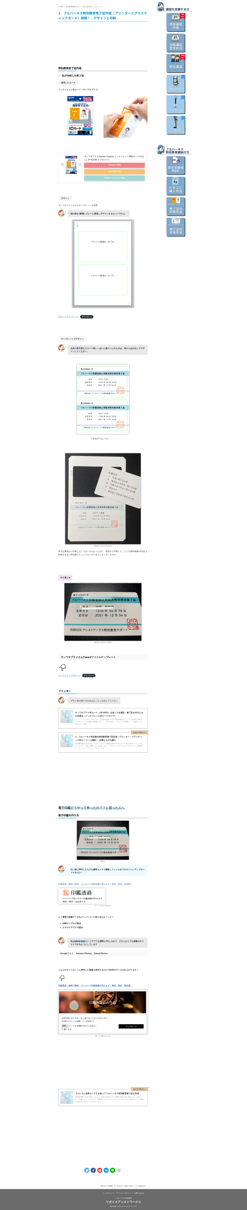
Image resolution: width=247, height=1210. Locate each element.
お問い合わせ (139, 1193)
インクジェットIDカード (69, 675)
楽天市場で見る (115, 171)
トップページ (107, 1193)
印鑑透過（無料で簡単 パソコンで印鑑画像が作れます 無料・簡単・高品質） (95, 884)
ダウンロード (87, 317)
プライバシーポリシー (123, 1193)
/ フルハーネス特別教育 (123, 1198)
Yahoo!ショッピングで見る (115, 178)
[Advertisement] (103, 42)
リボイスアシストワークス (123, 1201)
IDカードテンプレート (68, 316)
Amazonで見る (115, 165)
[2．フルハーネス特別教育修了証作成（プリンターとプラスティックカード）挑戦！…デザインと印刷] (106, 1170)
